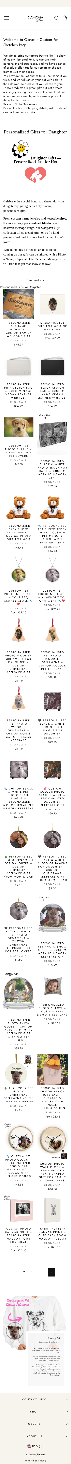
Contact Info (34, 1399)
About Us (34, 1436)
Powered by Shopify (35, 1460)
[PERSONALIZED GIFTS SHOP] (35, 3)
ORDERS (34, 1423)
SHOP (34, 1411)
